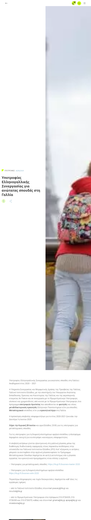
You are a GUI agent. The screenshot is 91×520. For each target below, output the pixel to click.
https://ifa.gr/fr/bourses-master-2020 (64, 464)
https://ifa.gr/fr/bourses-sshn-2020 (24, 473)
